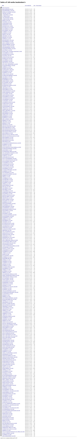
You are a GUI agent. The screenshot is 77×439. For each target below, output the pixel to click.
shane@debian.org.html (6, 202)
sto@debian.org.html (6, 369)
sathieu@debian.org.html (7, 71)
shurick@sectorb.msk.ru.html (8, 223)
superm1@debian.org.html (7, 395)
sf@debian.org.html (6, 176)
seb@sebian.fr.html (6, 123)
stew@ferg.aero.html (6, 366)
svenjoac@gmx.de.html (6, 416)
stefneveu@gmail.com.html (7, 348)
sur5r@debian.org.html (6, 400)
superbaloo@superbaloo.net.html (9, 393)
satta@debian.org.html (6, 72)
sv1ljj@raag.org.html (6, 406)
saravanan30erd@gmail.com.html (8, 65)
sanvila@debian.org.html (7, 59)
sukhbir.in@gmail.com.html (7, 379)
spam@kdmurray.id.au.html (7, 300)
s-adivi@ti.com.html (6, 13)
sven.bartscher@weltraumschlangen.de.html (11, 410)
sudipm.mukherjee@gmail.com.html (9, 376)
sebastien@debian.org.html (7, 137)
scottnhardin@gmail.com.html (8, 106)
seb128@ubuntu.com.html (7, 117)
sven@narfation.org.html (7, 413)
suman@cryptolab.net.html (7, 382)
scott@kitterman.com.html (7, 103)
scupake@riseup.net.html (7, 109)
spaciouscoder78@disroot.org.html (9, 299)
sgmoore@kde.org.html (6, 189)
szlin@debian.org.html (6, 434)
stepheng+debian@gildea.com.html (9, 359)
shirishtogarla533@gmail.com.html (9, 214)
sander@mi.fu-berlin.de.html (8, 45)
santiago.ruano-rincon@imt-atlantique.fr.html (12, 51)
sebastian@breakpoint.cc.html (8, 127)
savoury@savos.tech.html (7, 76)
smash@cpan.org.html (6, 264)
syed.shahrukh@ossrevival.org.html (9, 423)
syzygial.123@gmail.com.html (8, 433)
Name (3, 5)
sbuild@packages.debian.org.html (9, 85)
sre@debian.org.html (6, 310)
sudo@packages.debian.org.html (8, 378)
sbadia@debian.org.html (7, 78)
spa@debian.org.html (6, 296)
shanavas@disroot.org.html (7, 200)
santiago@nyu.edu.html (6, 55)
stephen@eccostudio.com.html (8, 358)
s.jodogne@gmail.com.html (7, 14)
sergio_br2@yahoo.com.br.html (8, 161)
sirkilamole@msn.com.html (7, 247)
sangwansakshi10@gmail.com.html (9, 48)
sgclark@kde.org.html (6, 182)
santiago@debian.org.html (7, 52)
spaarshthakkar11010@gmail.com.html (9, 297)
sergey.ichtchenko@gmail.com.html (9, 158)
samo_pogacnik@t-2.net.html (8, 40)
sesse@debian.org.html (6, 171)
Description (38, 5)
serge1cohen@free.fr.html (7, 154)
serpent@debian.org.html (7, 168)
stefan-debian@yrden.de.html (8, 330)
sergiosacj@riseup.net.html (8, 166)
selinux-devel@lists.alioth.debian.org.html (11, 147)
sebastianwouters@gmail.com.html (9, 131)
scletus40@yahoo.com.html (7, 99)
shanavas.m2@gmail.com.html (8, 199)
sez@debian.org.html (6, 175)
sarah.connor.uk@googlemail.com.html (10, 64)
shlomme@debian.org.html (7, 217)
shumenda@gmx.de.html (6, 221)
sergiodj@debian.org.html (7, 162)
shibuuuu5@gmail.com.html (7, 210)
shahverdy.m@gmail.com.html (8, 196)
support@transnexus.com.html (8, 399)
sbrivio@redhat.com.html (7, 82)
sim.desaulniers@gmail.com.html (9, 228)
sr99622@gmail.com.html (7, 306)
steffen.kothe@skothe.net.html (8, 345)
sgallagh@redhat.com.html (7, 179)
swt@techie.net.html (6, 421)
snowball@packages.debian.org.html (9, 276)
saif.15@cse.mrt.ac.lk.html (8, 27)
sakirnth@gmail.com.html (7, 30)
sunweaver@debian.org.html (7, 392)
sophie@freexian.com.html (7, 283)
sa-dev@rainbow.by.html (7, 23)
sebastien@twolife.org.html (8, 140)
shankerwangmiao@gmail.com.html (9, 203)
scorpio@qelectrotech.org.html (8, 102)
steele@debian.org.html (7, 328)
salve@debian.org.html (6, 31)
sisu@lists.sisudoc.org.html (8, 248)
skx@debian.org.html (6, 259)
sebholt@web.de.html (6, 141)
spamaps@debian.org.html (7, 302)
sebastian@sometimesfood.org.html (9, 130)
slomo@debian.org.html (6, 261)
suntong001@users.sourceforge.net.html (10, 390)
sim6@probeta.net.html (6, 230)
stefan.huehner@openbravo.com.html (9, 331)
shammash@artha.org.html (7, 197)
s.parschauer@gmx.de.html (7, 17)
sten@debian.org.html (6, 351)
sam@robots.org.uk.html (7, 37)
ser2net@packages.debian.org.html (9, 151)
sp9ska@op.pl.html (6, 295)
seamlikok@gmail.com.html (7, 113)
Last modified (28, 5)
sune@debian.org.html (6, 386)
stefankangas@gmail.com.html (8, 340)
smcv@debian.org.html (6, 265)
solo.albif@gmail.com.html (7, 278)
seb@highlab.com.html (6, 121)
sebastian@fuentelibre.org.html (9, 128)
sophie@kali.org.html (6, 285)
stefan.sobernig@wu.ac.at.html (8, 337)
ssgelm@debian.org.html (7, 317)
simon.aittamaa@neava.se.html (8, 231)
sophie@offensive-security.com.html (9, 286)
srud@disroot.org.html (6, 314)
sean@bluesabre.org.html (7, 114)
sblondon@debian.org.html (7, 79)
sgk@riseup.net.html (6, 186)
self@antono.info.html (6, 145)
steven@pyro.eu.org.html (7, 365)
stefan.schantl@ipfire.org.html (9, 334)
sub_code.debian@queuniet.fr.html (9, 375)
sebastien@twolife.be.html (7, 138)
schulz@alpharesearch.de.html (8, 97)
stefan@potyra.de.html (6, 338)
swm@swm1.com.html (6, 420)
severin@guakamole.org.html (8, 172)
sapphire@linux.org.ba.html (8, 62)
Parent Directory (5, 7)
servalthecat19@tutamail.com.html (9, 169)
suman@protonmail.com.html (7, 383)
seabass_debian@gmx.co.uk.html (8, 110)
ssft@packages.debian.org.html (8, 316)
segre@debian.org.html (6, 144)
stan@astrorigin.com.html (7, 321)
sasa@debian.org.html (6, 66)
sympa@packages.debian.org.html (9, 427)
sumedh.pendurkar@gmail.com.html (9, 385)
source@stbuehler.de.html (7, 293)
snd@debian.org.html (6, 272)
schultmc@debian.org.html (7, 96)
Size (34, 5)
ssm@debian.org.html (6, 320)
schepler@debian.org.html (7, 89)
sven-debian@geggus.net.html (8, 409)
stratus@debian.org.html (7, 371)
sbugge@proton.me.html (6, 83)
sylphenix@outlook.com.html (8, 424)
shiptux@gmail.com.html (7, 213)
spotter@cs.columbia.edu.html (8, 303)
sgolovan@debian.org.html (7, 190)
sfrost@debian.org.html (7, 178)
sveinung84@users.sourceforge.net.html (10, 407)
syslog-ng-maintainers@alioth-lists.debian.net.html (13, 431)
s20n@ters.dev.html (6, 20)
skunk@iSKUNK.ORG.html (6, 258)
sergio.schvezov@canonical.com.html (9, 159)
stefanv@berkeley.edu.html (7, 344)
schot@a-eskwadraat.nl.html (8, 92)
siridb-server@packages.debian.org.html (10, 245)
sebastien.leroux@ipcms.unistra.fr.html (10, 135)
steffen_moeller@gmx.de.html (8, 347)
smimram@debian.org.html (7, 268)
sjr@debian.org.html (6, 252)
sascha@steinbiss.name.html (8, 69)
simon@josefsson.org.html (7, 233)
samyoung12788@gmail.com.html (8, 44)
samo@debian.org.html (6, 38)
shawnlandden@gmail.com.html (8, 206)
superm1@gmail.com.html (7, 396)
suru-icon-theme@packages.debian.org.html (11, 403)
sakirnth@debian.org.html (7, 28)
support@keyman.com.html (7, 397)
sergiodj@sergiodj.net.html (8, 164)
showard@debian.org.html (7, 220)
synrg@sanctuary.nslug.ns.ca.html (9, 428)
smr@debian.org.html (6, 269)
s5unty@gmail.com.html (6, 21)
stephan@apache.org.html (7, 354)
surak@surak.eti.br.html (7, 402)
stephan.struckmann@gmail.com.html (9, 352)
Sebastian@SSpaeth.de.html (7, 9)
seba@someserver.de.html (7, 124)
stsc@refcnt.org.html (6, 372)
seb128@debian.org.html (7, 116)
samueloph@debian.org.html (7, 41)
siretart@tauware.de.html (7, 244)
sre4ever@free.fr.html (6, 309)
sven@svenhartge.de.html (7, 414)
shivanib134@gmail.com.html (8, 216)
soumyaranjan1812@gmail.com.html (9, 290)
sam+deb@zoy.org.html (6, 33)
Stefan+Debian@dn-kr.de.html (8, 10)
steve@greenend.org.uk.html (8, 361)
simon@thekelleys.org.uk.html (8, 237)
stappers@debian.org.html (7, 327)
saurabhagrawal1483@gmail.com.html (9, 75)
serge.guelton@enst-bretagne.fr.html (10, 152)
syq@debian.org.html (6, 430)
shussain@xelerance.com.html (8, 224)
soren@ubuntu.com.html (6, 289)
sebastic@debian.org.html (7, 133)
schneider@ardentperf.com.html (8, 90)
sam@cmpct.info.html (6, 34)
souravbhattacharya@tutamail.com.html (10, 292)
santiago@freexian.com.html (8, 54)
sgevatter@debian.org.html (7, 185)
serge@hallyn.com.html (6, 155)
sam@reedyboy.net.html (6, 35)
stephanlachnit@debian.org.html (9, 355)
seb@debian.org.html (6, 120)
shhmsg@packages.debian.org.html (9, 209)
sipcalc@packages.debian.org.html (9, 241)
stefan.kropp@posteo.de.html (8, 333)
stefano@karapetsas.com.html (8, 341)
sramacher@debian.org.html (7, 307)
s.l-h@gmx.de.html (6, 16)
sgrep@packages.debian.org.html (9, 192)
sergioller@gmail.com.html (7, 165)
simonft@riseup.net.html (7, 238)
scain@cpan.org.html (6, 86)
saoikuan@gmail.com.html (7, 61)
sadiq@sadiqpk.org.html (7, 24)
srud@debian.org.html (6, 313)
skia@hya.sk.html (5, 254)
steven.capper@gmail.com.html (8, 364)
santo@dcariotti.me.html (7, 58)
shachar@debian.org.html (7, 193)
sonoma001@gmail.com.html (7, 282)
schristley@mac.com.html (7, 93)
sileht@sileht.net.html (7, 227)
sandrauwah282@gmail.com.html (8, 47)
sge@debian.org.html (6, 183)
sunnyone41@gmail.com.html (7, 389)
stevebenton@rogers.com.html (8, 362)
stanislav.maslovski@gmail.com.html (9, 324)
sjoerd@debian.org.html (7, 251)
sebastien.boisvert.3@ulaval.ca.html (10, 134)
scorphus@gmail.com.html (7, 100)
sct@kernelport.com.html (7, 107)
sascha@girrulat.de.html (7, 68)
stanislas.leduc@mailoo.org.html (9, 323)
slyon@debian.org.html (6, 262)
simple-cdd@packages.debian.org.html (10, 240)
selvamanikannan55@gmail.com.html (9, 148)
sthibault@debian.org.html (7, 368)
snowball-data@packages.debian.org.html (10, 275)
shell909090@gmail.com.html (8, 207)
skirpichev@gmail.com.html (7, 255)
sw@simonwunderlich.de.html (8, 417)
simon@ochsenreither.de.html (8, 234)
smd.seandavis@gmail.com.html (8, 266)
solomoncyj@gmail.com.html (7, 279)
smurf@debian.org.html (6, 271)
